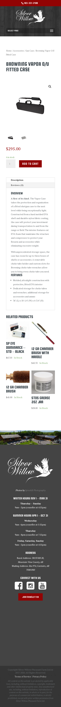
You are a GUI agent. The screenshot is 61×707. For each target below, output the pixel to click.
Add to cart (30, 163)
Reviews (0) (17, 185)
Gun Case (29, 50)
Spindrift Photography (35, 490)
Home (9, 50)
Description (17, 179)
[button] (50, 86)
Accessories (18, 50)
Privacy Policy (39, 676)
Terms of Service (23, 676)
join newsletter (30, 597)
